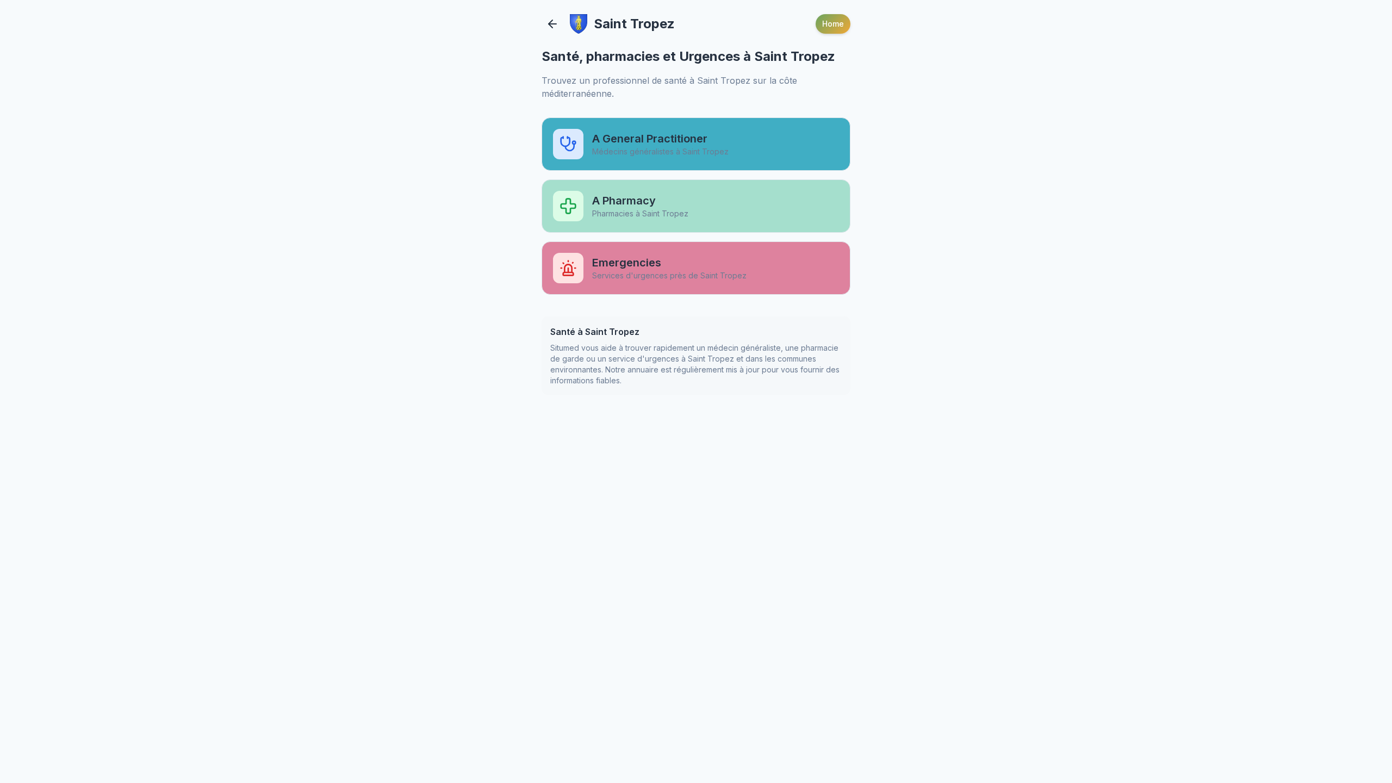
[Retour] (552, 24)
